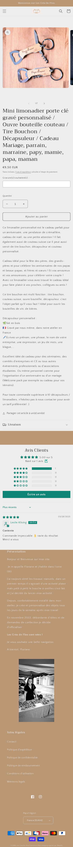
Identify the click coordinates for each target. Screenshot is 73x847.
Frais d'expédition (23, 172)
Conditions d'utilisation (20, 773)
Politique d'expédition (19, 749)
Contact (11, 741)
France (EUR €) (35, 820)
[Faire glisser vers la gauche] (29, 103)
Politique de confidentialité (22, 757)
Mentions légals (16, 781)
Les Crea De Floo (23, 845)
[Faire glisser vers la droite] (44, 103)
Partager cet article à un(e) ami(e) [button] (26, 413)
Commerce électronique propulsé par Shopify (45, 845)
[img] (11, 517)
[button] (4, 11)
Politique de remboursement (23, 765)
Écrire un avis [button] (36, 494)
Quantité (7, 196)
